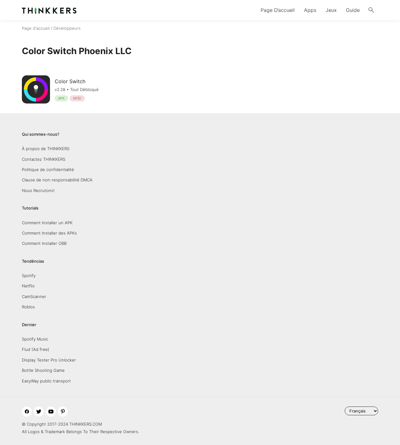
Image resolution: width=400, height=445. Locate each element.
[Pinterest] (63, 412)
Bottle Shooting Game (43, 370)
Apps (310, 10)
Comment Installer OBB (44, 243)
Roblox (28, 306)
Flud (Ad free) (35, 349)
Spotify (29, 275)
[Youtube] (51, 412)
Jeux (331, 10)
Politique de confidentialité (48, 169)
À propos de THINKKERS (45, 148)
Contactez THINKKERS (43, 159)
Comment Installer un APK (47, 222)
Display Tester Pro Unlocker (49, 359)
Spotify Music (35, 338)
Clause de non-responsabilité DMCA (57, 179)
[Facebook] (27, 412)
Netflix (28, 285)
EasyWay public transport (46, 380)
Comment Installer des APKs (49, 232)
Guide (353, 10)
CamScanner (34, 296)
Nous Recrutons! (38, 190)
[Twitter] (39, 412)
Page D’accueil (278, 10)
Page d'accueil (36, 28)
